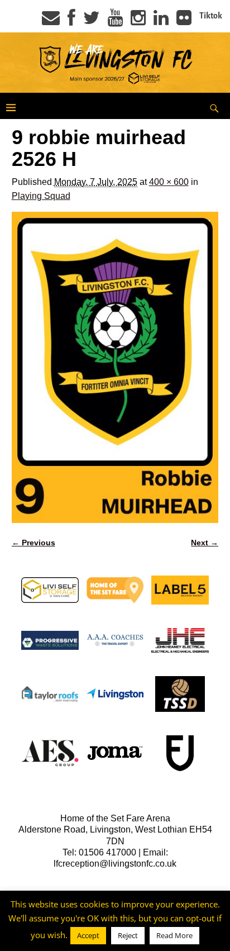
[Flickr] (183, 21)
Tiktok (210, 15)
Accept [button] (88, 935)
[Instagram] (138, 21)
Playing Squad (41, 196)
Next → (204, 542)
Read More (174, 935)
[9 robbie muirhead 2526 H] (115, 367)
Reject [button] (128, 935)
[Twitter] (91, 21)
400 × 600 (169, 182)
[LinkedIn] (161, 21)
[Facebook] (71, 21)
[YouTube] (115, 21)
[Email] (51, 21)
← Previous (33, 542)
